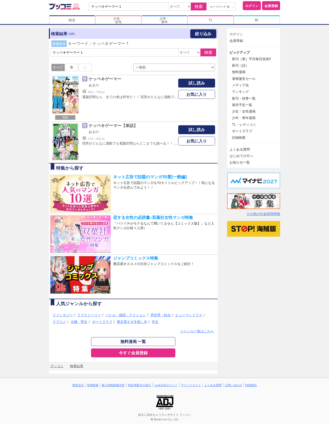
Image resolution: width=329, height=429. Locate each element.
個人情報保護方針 (113, 385)
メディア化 (240, 85)
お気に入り (196, 94)
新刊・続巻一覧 (244, 98)
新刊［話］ (240, 65)
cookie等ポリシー (166, 385)
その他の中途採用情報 (263, 214)
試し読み (197, 83)
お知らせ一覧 (240, 162)
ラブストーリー (89, 315)
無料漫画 (238, 72)
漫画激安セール (244, 78)
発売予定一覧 (242, 105)
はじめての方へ (241, 156)
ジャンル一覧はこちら (197, 331)
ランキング (240, 91)
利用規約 (251, 385)
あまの (94, 85)
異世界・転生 (161, 315)
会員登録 (271, 6)
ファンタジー (63, 315)
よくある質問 (240, 149)
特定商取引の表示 (139, 385)
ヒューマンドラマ (188, 315)
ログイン (252, 6)
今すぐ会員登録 (133, 352)
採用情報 (93, 385)
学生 (155, 322)
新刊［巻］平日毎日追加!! (251, 59)
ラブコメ (59, 322)
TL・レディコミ (244, 124)
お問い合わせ (233, 385)
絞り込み (203, 33)
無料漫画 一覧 (133, 341)
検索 (199, 6)
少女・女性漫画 (244, 111)
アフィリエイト (191, 385)
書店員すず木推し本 (132, 322)
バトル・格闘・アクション (125, 315)
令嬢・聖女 (79, 322)
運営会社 (78, 385)
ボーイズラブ (102, 322)
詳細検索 (238, 137)
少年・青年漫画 (244, 118)
